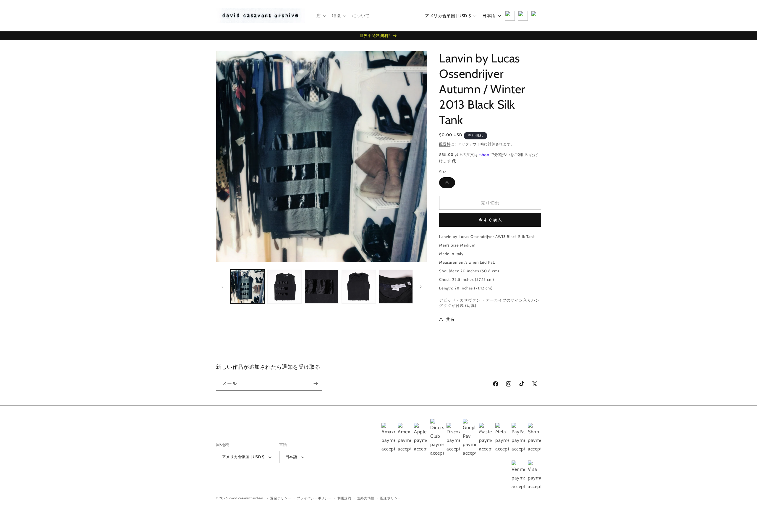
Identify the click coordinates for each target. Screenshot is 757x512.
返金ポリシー (280, 498)
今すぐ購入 (490, 220)
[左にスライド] (222, 286)
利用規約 (344, 498)
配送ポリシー (390, 498)
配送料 (444, 144)
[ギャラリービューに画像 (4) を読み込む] (359, 287)
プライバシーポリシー (314, 498)
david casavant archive (246, 498)
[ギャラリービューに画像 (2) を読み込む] (284, 287)
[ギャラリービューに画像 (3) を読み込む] (322, 287)
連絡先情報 (366, 498)
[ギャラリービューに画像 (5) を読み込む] (396, 287)
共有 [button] (450, 319)
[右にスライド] (420, 286)
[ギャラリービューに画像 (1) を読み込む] (247, 287)
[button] (321, 15)
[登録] (315, 383)
